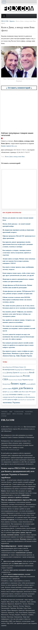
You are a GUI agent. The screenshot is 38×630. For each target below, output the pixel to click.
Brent (7, 367)
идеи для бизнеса (22, 388)
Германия (27, 369)
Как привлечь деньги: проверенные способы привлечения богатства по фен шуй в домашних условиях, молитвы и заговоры (18, 244)
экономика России (22, 399)
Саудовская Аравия (13, 379)
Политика (29, 411)
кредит (5, 391)
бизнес (8, 384)
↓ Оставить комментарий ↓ (19, 87)
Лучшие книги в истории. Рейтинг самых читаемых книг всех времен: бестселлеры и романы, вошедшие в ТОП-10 (19, 261)
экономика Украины (11, 402)
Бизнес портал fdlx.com (9, 146)
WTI (25, 367)
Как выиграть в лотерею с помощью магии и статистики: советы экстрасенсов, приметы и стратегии (17, 252)
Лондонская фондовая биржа (11, 376)
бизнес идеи (18, 383)
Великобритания (8, 369)
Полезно (28, 414)
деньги (32, 384)
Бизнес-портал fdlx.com (16, 427)
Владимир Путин (19, 369)
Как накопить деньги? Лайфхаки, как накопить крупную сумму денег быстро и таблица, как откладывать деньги (17, 314)
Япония (5, 384)
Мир (10, 411)
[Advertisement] (19, 111)
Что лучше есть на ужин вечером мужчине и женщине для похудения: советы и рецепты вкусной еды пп (19, 328)
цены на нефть (12, 399)
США (5, 379)
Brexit (10, 367)
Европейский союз (24, 372)
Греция (32, 369)
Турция (20, 380)
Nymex (21, 367)
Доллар (4, 372)
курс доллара (10, 391)
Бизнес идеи (6, 414)
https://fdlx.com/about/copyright (10, 449)
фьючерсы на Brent (23, 397)
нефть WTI (28, 391)
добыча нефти (7, 388)
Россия (26, 375)
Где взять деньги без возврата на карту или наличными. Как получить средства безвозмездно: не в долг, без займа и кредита (18, 336)
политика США (26, 394)
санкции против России (10, 397)
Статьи (3, 416)
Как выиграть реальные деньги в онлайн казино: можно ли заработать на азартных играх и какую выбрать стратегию (18, 345)
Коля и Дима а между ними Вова (15, 156)
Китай (31, 372)
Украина (25, 379)
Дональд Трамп (11, 372)
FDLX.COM (7, 420)
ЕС (19, 372)
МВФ (21, 376)
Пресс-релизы (17, 414)
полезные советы (16, 394)
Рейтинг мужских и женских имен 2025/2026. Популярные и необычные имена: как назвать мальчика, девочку (17, 299)
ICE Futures (15, 367)
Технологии (18, 411)
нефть (16, 391)
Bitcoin (4, 367)
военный (28, 384)
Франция (30, 380)
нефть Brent (22, 391)
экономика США (31, 399)
